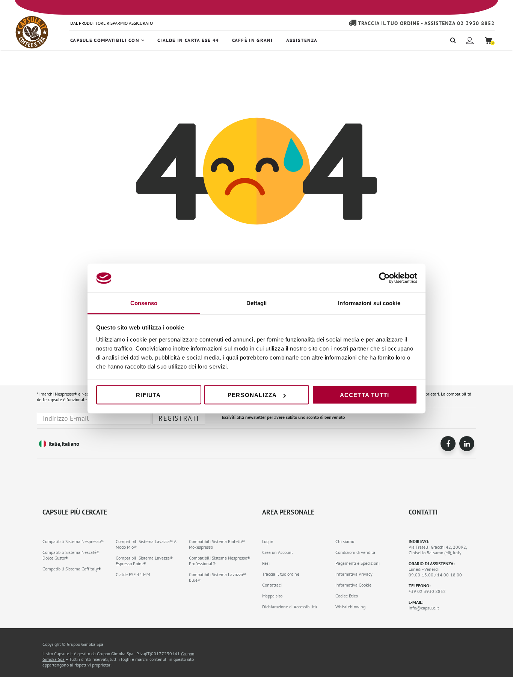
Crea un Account (277, 552)
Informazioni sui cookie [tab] (369, 302)
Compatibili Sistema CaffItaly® (71, 569)
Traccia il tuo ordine (280, 574)
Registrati (178, 418)
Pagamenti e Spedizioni (357, 563)
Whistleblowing (350, 606)
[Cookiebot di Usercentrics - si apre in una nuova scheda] (384, 278)
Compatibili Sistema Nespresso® (73, 541)
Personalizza (252, 395)
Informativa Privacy (354, 574)
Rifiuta (148, 395)
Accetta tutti (364, 395)
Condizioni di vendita (355, 552)
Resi (266, 563)
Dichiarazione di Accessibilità (289, 606)
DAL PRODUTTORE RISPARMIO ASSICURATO (111, 23)
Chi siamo (344, 541)
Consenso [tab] (143, 302)
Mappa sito (272, 596)
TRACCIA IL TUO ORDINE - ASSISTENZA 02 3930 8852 (425, 23)
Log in (267, 541)
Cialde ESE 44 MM (133, 574)
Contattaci (272, 585)
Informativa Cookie (353, 585)
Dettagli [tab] (256, 302)
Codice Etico (346, 596)
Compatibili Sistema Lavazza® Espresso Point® (144, 560)
